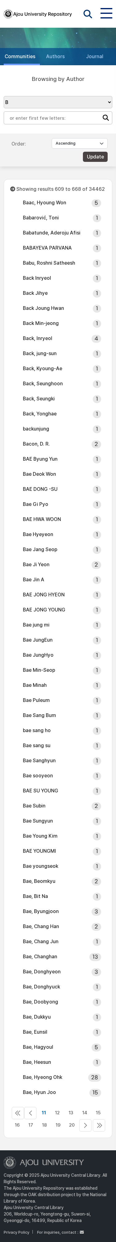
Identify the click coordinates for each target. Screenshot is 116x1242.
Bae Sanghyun (39, 760)
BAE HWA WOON (42, 519)
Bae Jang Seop (40, 549)
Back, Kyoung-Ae (42, 368)
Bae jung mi (36, 625)
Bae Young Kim (40, 836)
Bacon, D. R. (36, 444)
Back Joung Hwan (43, 308)
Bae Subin (34, 806)
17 (30, 1125)
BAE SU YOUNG (40, 791)
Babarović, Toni (41, 218)
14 (84, 1113)
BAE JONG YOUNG (44, 610)
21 (85, 1125)
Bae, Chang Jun (40, 941)
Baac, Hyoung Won (44, 203)
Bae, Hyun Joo (39, 1092)
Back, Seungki (39, 399)
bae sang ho (37, 730)
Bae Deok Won (39, 474)
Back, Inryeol (37, 338)
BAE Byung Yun (40, 459)
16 (17, 1125)
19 (58, 1125)
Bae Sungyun (38, 821)
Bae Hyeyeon (38, 534)
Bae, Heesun (37, 1062)
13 (71, 1113)
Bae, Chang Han (41, 926)
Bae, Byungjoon (41, 911)
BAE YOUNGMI (39, 851)
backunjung (36, 429)
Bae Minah (35, 685)
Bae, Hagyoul (38, 1047)
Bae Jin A (33, 580)
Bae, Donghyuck (41, 987)
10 (30, 1113)
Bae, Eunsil (35, 1032)
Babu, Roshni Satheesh (49, 263)
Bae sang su (36, 745)
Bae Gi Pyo (35, 504)
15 (98, 1113)
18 (44, 1125)
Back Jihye (35, 293)
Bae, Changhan (40, 957)
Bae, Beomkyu (39, 881)
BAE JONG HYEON (44, 595)
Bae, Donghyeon (42, 972)
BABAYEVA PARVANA (47, 248)
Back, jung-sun (40, 353)
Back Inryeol (37, 278)
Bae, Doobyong (40, 1002)
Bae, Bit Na (35, 896)
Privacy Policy (16, 1232)
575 (99, 1125)
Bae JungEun (38, 640)
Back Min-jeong (41, 323)
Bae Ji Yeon (36, 564)
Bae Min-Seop (39, 670)
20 (72, 1125)
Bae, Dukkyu (37, 1017)
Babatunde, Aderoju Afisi (51, 233)
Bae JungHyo (38, 655)
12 (57, 1113)
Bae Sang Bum (39, 715)
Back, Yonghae (40, 414)
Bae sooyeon (38, 776)
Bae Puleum (36, 700)
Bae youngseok (40, 866)
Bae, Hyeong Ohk (42, 1077)
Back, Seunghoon (43, 384)
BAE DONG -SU (40, 489)
